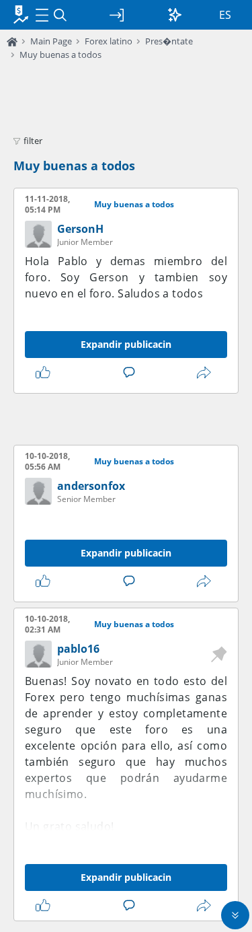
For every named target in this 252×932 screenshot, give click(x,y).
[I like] (46, 373)
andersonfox (91, 485)
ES (225, 14)
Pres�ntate (169, 41)
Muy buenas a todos (60, 54)
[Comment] (132, 373)
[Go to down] (235, 915)
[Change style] (175, 15)
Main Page (51, 41)
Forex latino (108, 41)
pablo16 (78, 648)
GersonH (80, 228)
